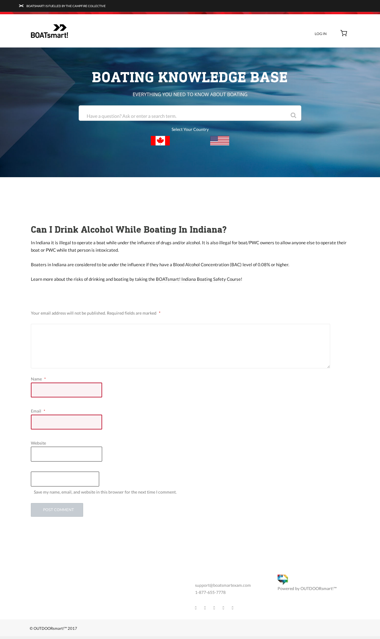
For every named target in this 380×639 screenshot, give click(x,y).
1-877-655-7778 (210, 592)
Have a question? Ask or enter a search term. (131, 116)
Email (38, 410)
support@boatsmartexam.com (223, 585)
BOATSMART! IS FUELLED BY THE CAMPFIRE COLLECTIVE (66, 6)
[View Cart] (344, 34)
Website (38, 442)
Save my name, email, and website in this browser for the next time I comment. (105, 491)
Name (38, 378)
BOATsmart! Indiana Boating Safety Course (198, 279)
